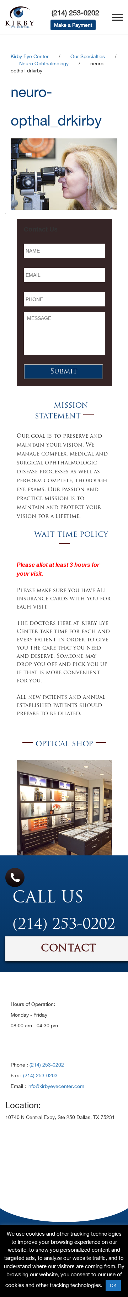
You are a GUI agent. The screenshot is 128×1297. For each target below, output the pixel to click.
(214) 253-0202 (75, 13)
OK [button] (113, 1285)
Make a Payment (73, 25)
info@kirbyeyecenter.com (55, 1086)
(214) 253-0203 (40, 1075)
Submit (63, 371)
